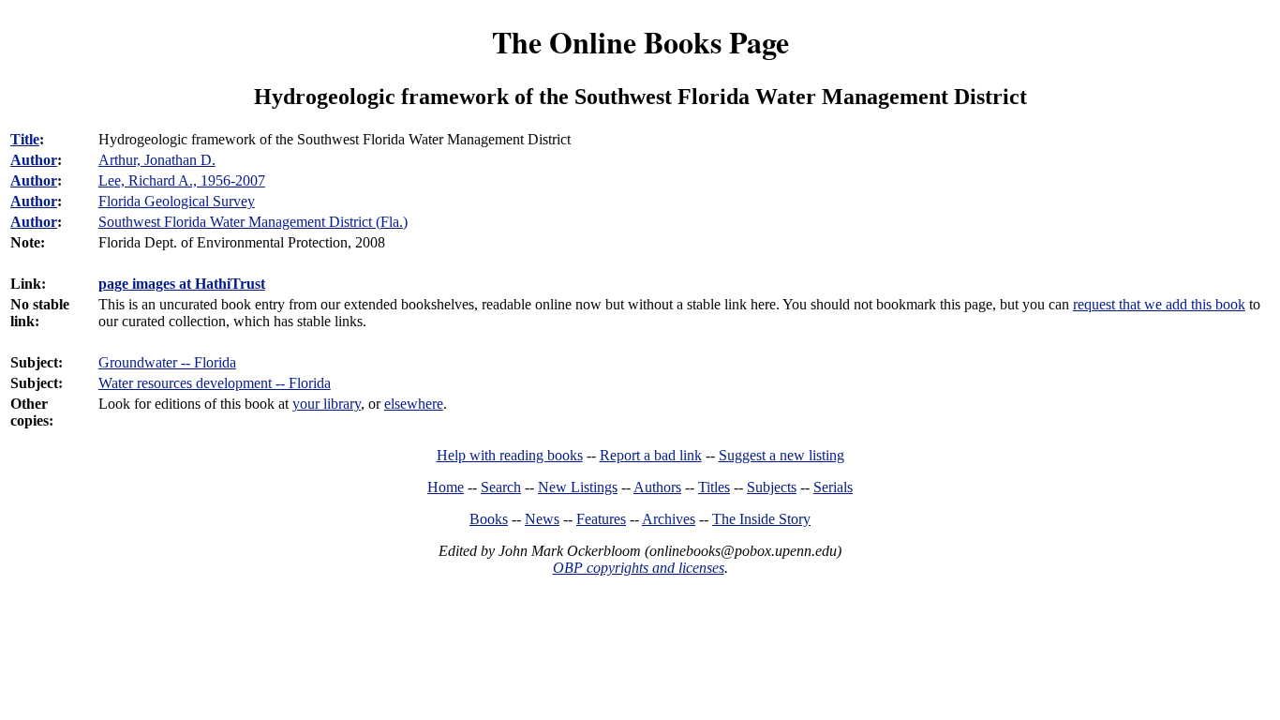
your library (326, 404)
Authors (657, 487)
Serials (833, 487)
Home (445, 487)
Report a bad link (651, 455)
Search (501, 487)
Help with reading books (510, 455)
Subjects (771, 487)
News (542, 519)
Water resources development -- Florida (214, 383)
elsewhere (413, 404)
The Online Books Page (640, 42)
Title (24, 139)
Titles (714, 487)
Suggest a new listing (781, 455)
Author (33, 160)
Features (601, 519)
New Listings (578, 487)
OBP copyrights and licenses (638, 568)
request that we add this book (1159, 304)
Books (488, 519)
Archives (668, 519)
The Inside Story (761, 519)
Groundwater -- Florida (167, 362)
